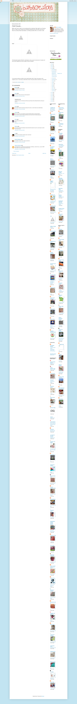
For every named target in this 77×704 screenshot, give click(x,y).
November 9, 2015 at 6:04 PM (19, 130)
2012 (52, 95)
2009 (52, 99)
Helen (16, 93)
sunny (16, 106)
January (53, 90)
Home (29, 153)
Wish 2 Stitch (52, 319)
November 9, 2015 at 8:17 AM (19, 96)
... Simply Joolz (61, 344)
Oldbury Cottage (53, 226)
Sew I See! (52, 429)
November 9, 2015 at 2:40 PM (19, 116)
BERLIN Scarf (52, 363)
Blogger (43, 696)
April (53, 86)
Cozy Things (52, 545)
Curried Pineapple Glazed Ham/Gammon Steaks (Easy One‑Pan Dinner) (52, 349)
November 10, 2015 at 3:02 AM (20, 149)
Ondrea (16, 126)
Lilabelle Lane (52, 194)
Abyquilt (60, 354)
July (52, 82)
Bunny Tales (61, 144)
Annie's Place (52, 578)
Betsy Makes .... (53, 454)
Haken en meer (52, 661)
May (52, 85)
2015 (52, 68)
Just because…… (55, 72)
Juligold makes (52, 651)
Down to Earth (61, 107)
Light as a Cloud (52, 369)
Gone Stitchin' (52, 125)
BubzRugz (60, 229)
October (53, 78)
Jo (15, 133)
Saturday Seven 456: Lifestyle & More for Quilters (52, 109)
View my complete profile (54, 33)
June (53, 83)
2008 (52, 101)
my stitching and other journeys (52, 147)
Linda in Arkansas (18, 145)
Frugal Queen (61, 123)
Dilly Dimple (61, 399)
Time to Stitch (52, 136)
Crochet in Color (53, 535)
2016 (52, 66)
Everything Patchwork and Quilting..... (61, 203)
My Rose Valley (52, 407)
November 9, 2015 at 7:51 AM (19, 90)
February (53, 89)
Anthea (16, 112)
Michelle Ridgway (18, 139)
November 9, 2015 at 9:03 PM (19, 136)
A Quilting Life (52, 107)
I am (51, 216)
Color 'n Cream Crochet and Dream (52, 567)
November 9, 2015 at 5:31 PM (19, 123)
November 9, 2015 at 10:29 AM (20, 109)
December (53, 69)
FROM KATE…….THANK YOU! (57, 73)
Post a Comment (16, 151)
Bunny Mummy (52, 499)
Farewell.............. (52, 227)
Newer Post (14, 153)
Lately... (55, 401)
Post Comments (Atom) (20, 155)
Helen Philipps (61, 161)
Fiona (16, 119)
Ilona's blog (52, 682)
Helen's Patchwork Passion (60, 318)
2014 (52, 92)
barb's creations (58, 27)
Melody (16, 87)
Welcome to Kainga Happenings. (61, 330)
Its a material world (53, 647)
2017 (52, 65)
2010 (52, 98)
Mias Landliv (52, 624)
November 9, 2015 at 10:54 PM (20, 142)
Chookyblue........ (61, 250)
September (54, 79)
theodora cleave (61, 208)
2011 (52, 96)
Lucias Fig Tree (52, 421)
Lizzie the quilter (53, 231)
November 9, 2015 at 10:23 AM (20, 103)
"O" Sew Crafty (52, 274)
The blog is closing (61, 108)
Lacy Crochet (52, 373)
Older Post (44, 153)
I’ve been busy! (54, 76)
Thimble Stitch (52, 287)
